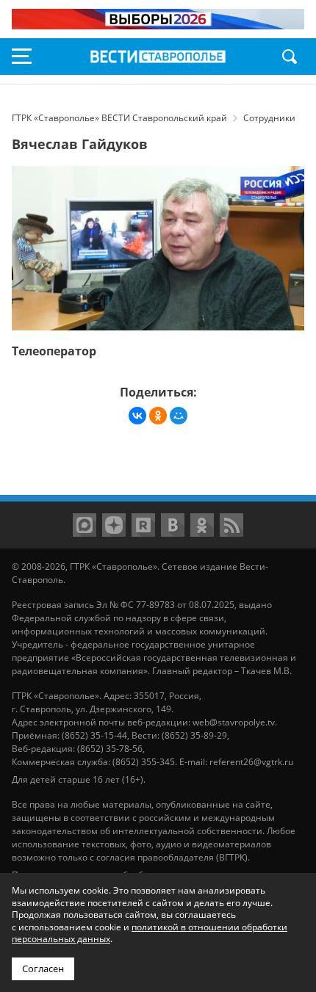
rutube (143, 525)
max (84, 525)
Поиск (289, 56)
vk (172, 525)
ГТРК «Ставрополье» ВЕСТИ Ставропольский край (158, 56)
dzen (114, 525)
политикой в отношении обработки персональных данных (149, 933)
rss (231, 525)
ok (202, 525)
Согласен (43, 968)
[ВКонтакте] (137, 415)
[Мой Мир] (178, 415)
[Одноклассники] (158, 415)
